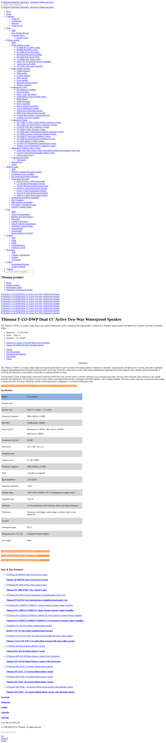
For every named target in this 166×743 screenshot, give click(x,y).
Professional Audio (14, 287)
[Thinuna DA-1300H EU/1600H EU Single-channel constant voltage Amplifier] (39, 605)
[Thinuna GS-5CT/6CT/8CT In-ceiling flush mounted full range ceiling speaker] (39, 636)
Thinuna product (13, 285)
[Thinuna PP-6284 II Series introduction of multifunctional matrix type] (35, 595)
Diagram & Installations (16, 354)
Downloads (11, 356)
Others (9, 359)
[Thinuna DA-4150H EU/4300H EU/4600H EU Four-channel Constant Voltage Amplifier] (44, 615)
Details (9, 349)
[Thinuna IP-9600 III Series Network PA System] (26, 574)
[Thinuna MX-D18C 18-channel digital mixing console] (29, 677)
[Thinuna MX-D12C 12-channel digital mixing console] (29, 666)
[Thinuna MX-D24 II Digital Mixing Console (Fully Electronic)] (33, 656)
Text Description (13, 352)
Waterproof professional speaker (19, 290)
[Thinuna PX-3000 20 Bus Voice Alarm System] (26, 585)
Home (8, 283)
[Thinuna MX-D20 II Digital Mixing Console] (25, 646)
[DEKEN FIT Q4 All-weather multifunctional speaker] (29, 626)
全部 (13, 30)
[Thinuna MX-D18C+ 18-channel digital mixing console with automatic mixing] (39, 687)
